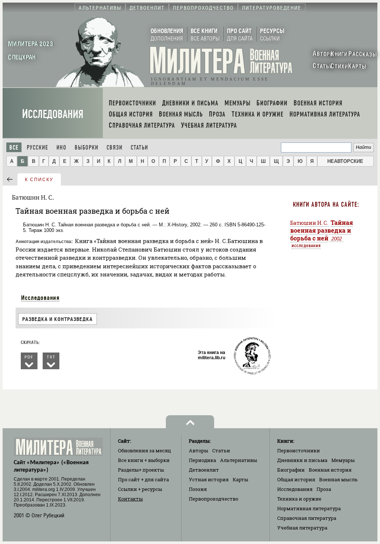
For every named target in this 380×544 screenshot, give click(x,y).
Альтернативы (238, 460)
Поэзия (198, 489)
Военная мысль (338, 479)
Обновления (144, 450)
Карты (240, 479)
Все (14, 147)
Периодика (202, 460)
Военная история (330, 469)
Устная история (209, 479)
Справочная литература (306, 518)
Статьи (139, 147)
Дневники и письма (302, 460)
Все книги (144, 460)
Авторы (198, 450)
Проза (324, 489)
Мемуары (343, 460)
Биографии (291, 469)
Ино (61, 147)
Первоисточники (298, 450)
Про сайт (143, 479)
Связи (114, 147)
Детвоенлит (204, 469)
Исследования (52, 114)
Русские (37, 147)
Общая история (296, 479)
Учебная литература (302, 527)
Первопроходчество (213, 498)
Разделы (141, 469)
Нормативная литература (309, 508)
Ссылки (140, 489)
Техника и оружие (299, 498)
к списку (39, 179)
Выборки (86, 147)
